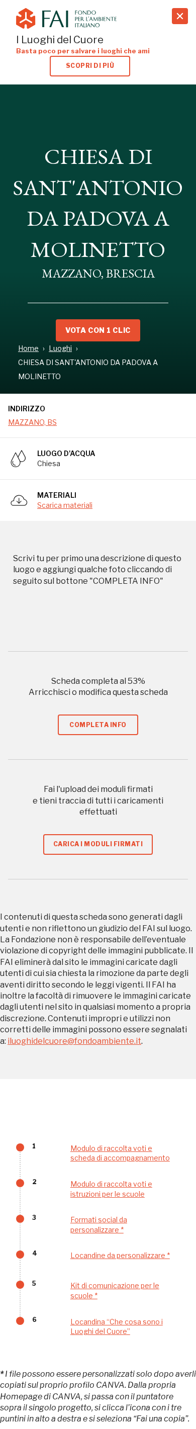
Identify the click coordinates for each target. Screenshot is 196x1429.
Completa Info (97, 725)
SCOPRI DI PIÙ (90, 65)
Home (28, 348)
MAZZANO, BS (32, 422)
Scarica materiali (64, 505)
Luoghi (60, 348)
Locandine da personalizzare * (120, 1255)
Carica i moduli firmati (98, 844)
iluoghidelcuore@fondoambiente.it (74, 1041)
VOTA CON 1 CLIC (97, 330)
